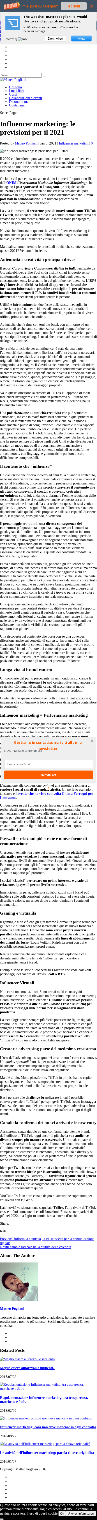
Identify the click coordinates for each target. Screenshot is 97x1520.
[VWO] (23, 39)
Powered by (11, 39)
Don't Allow (55, 38)
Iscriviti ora (49, 775)
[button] (47, 745)
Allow (81, 38)
